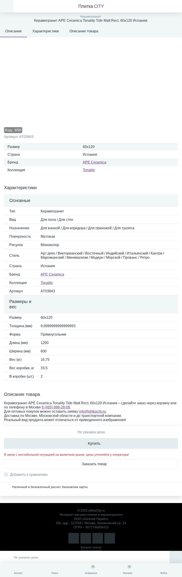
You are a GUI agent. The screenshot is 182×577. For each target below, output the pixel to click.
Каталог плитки (91, 547)
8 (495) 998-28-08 (56, 407)
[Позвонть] (73, 538)
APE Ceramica (94, 162)
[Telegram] (97, 538)
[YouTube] (109, 538)
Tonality (89, 170)
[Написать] (85, 538)
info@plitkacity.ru (92, 411)
